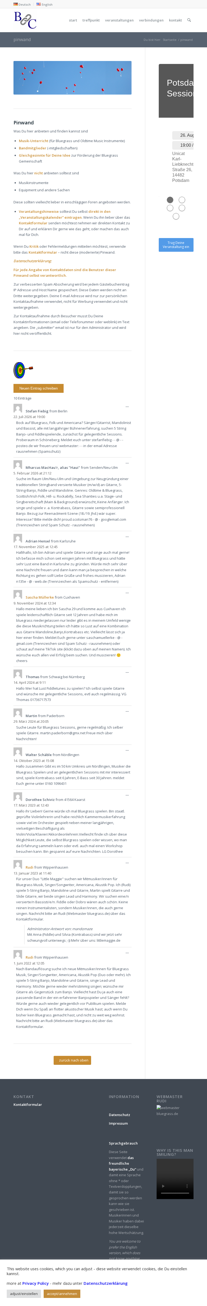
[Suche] (189, 20)
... (129, 407)
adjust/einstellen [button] (24, 1293)
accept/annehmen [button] (62, 1293)
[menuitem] (23, 4)
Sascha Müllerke (40, 597)
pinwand (22, 39)
